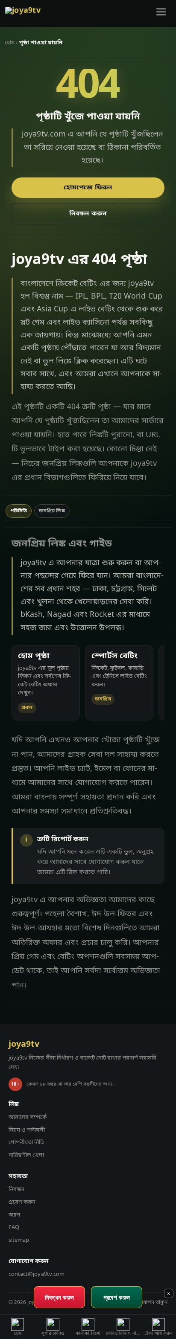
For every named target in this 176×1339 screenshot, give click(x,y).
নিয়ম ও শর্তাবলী (27, 1130)
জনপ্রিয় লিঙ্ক (52, 511)
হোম (10, 42)
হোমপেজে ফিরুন (88, 187)
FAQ (14, 1227)
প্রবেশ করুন (22, 1202)
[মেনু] (161, 13)
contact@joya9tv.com (37, 1274)
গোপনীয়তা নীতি (26, 1142)
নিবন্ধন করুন (87, 213)
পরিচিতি (18, 511)
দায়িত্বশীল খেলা (26, 1155)
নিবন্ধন (16, 1189)
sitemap (19, 1240)
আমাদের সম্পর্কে (28, 1117)
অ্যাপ (14, 1215)
